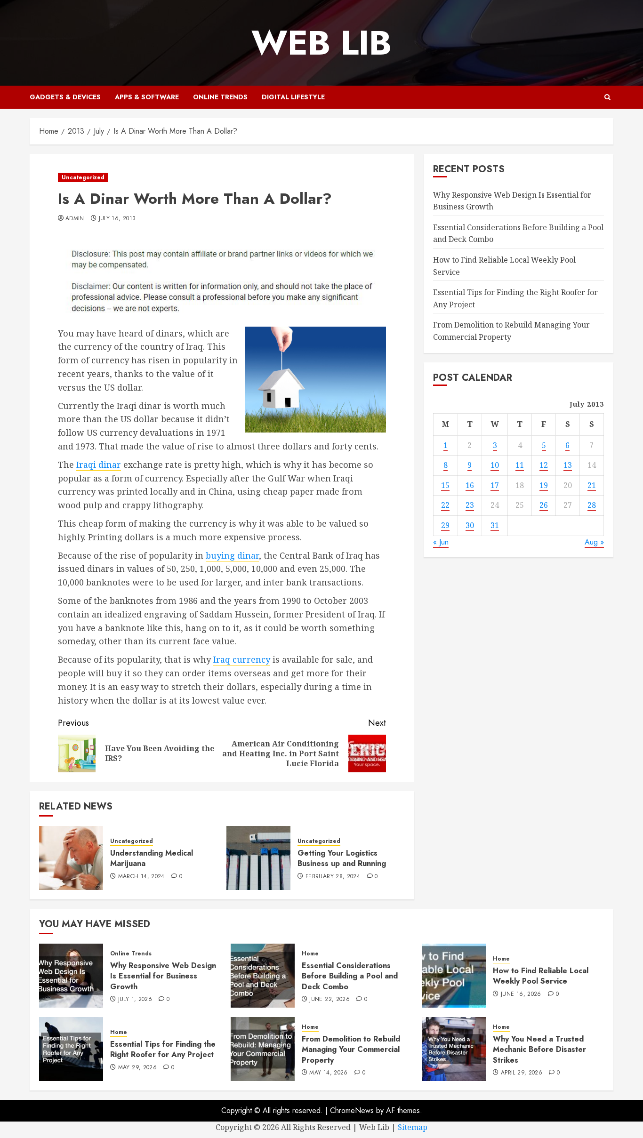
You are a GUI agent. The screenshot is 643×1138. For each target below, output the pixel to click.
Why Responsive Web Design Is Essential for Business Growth (163, 976)
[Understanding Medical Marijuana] (71, 858)
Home (310, 954)
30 (470, 525)
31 (494, 525)
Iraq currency (241, 659)
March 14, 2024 (141, 877)
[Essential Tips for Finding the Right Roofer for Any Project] (71, 1049)
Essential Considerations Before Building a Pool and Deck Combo (350, 976)
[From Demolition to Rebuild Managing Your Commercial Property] (263, 1049)
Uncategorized (83, 177)
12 (543, 465)
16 (470, 485)
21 (591, 485)
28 (591, 505)
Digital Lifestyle (293, 97)
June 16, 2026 (521, 994)
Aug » (594, 541)
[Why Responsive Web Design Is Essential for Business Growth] (71, 976)
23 (470, 505)
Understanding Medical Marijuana (151, 858)
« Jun (441, 541)
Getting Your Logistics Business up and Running (341, 858)
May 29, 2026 (137, 1068)
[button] (607, 97)
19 (543, 485)
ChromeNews (352, 1110)
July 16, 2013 (117, 219)
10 (494, 465)
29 (445, 525)
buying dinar (232, 555)
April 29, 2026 (521, 1073)
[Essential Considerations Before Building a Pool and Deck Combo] (263, 976)
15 (445, 485)
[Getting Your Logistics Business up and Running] (258, 858)
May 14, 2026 (328, 1073)
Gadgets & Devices (65, 97)
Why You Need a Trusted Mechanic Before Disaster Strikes (539, 1050)
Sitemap (412, 1127)
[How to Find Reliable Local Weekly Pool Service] (454, 976)
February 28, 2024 (332, 877)
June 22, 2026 (329, 999)
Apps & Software (147, 97)
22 (445, 505)
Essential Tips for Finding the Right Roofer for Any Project (163, 1049)
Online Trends (220, 97)
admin (74, 219)
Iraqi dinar (98, 464)
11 (519, 465)
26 (543, 505)
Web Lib (321, 42)
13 (567, 465)
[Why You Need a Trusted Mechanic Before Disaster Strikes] (454, 1049)
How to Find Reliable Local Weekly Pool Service (540, 975)
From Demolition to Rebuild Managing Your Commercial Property (351, 1050)
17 (494, 485)
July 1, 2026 (135, 999)
